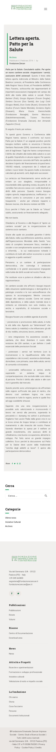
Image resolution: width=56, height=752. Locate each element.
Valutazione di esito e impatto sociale (26, 681)
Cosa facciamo (16, 706)
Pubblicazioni (15, 610)
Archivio (13, 57)
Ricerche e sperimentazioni (21, 667)
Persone (12, 711)
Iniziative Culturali (13, 522)
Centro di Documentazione (21, 633)
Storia (11, 702)
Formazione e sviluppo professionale (25, 672)
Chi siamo (13, 697)
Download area (15, 638)
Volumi (12, 619)
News (11, 654)
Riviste (12, 615)
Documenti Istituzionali (19, 715)
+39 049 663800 (16, 578)
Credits (38, 747)
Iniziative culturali (16, 677)
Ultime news (10, 518)
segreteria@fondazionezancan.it (23, 581)
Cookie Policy (28, 747)
